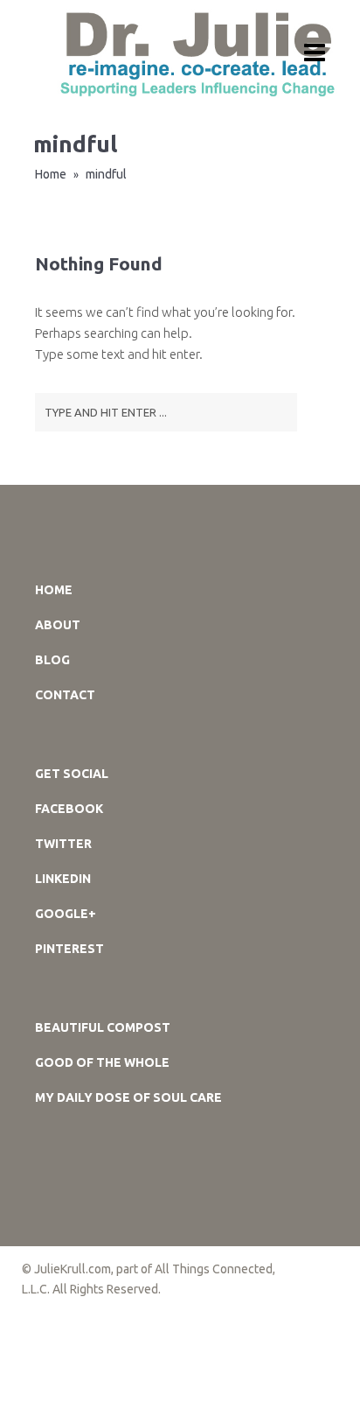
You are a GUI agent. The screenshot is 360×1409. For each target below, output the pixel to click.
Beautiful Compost (102, 1027)
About (57, 625)
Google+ (65, 914)
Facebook (69, 809)
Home (50, 174)
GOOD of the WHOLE (102, 1062)
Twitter (63, 844)
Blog (52, 660)
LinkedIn (63, 879)
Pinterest (69, 949)
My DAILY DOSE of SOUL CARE (128, 1097)
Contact (65, 695)
